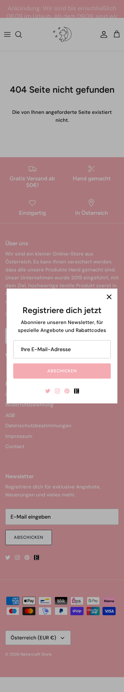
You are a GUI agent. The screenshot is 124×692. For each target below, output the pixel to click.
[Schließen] (109, 297)
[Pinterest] (66, 391)
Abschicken (62, 371)
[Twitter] (47, 391)
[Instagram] (57, 391)
